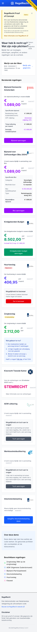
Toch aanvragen (18, 439)
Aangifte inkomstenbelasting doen (18, 520)
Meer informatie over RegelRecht (15, 36)
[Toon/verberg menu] (3, 3)
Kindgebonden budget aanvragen (18, 252)
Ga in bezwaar (18, 301)
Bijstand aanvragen (18, 140)
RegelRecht (22, 3)
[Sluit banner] (31, 13)
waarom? (31, 101)
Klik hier (19, 359)
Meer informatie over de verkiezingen (18, 394)
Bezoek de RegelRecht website (12, 607)
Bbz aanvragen (18, 211)
